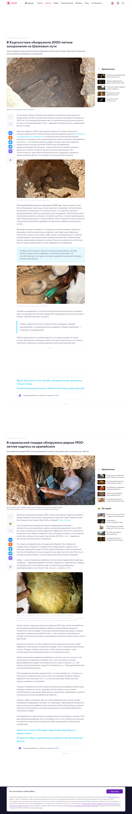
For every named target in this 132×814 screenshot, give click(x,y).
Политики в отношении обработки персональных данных (100, 803)
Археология (24, 38)
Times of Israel (64, 520)
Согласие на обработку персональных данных (82, 806)
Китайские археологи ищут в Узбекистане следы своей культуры (51, 388)
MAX (57, 395)
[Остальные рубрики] (10, 124)
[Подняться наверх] (10, 160)
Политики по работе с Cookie (19, 806)
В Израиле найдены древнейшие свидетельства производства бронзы (49, 739)
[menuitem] (40, 3)
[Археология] (10, 117)
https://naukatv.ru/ (114, 797)
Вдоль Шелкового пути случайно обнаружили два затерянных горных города (49, 382)
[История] (10, 524)
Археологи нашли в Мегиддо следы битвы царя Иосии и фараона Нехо (46, 731)
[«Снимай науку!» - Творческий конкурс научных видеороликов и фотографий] (112, 3)
